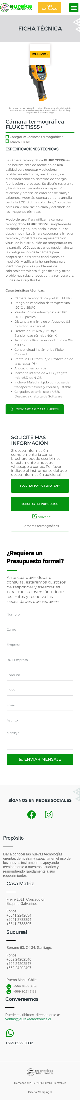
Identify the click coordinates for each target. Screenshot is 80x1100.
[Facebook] (31, 814)
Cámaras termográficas (45, 137)
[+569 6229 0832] (9, 1033)
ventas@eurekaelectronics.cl (28, 1019)
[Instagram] (48, 814)
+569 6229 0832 (19, 1043)
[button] (73, 7)
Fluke (25, 142)
